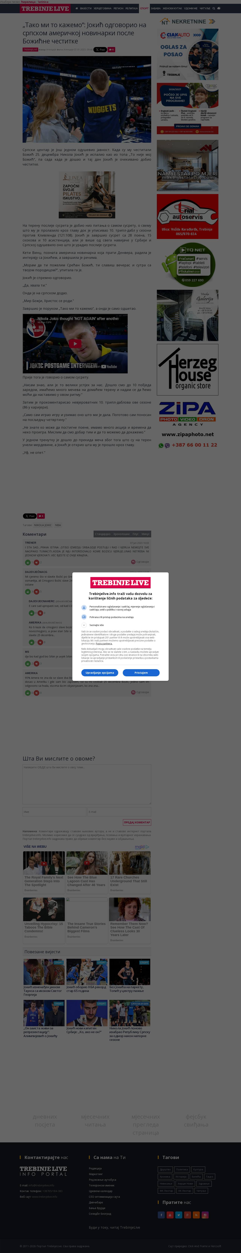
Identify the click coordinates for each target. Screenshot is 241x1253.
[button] (120, 625)
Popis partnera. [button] (104, 643)
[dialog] (120, 626)
